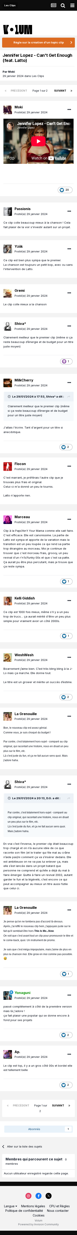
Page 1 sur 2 (41, 90)
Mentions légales (33, 1206)
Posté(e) (31, 112)
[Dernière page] (71, 91)
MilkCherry (24, 380)
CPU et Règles (59, 1206)
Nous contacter (58, 1210)
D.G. (49, 798)
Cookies (38, 1215)
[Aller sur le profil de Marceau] (7, 519)
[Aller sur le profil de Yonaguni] (7, 995)
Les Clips (38, 76)
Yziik (19, 246)
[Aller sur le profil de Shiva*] (7, 326)
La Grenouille (26, 714)
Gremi (20, 290)
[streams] (53, 5)
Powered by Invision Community (38, 1224)
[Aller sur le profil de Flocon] (7, 466)
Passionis (23, 209)
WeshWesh (24, 655)
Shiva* (20, 323)
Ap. (17, 1052)
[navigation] (72, 5)
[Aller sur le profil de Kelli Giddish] (7, 601)
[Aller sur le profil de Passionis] (7, 211)
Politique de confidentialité (24, 1210)
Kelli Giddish (25, 598)
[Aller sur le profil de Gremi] (7, 293)
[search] (63, 5)
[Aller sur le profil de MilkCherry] (7, 383)
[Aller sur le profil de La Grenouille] (7, 716)
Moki (11, 71)
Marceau (22, 517)
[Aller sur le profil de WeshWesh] (7, 657)
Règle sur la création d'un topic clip (38, 42)
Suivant (60, 90)
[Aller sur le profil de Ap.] (7, 1054)
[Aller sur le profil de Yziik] (7, 249)
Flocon (20, 464)
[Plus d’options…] (69, 109)
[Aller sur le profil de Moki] (7, 110)
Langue (9, 1206)
